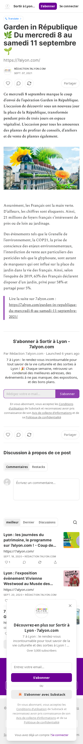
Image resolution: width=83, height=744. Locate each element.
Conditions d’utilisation (31, 709)
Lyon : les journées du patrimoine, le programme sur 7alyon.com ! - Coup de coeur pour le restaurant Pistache (28, 540)
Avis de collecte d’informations (36, 718)
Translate (13, 18)
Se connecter (69, 6)
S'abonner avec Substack (44, 694)
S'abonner (48, 6)
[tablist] (26, 466)
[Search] (75, 522)
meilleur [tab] (12, 522)
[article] (41, 548)
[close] (70, 605)
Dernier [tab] (28, 522)
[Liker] (8, 83)
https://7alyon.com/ (19, 551)
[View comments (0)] (18, 83)
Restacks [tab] (38, 467)
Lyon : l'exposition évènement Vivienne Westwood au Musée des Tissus (27, 578)
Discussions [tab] (47, 522)
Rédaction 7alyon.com (30, 68)
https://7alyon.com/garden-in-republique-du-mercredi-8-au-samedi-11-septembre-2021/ (43, 311)
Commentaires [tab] (17, 467)
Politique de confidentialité (41, 722)
